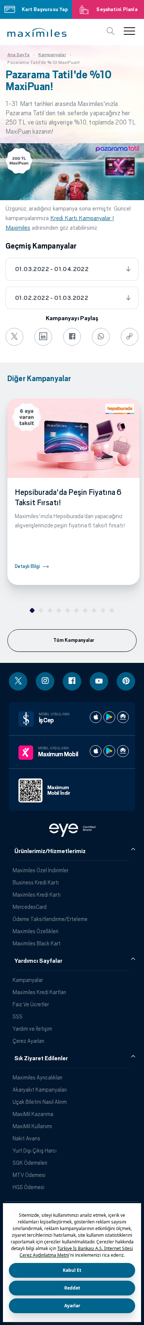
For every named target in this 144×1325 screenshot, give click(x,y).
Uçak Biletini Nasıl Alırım (40, 1102)
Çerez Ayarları (28, 1041)
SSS (18, 1016)
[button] (36, 32)
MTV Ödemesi (29, 1175)
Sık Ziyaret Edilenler (41, 1058)
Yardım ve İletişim (32, 1029)
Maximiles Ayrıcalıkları (37, 1077)
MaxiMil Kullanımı (32, 1126)
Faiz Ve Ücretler (31, 1004)
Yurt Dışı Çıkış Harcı (34, 1150)
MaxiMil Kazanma (33, 1114)
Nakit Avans (26, 1138)
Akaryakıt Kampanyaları (40, 1089)
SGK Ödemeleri (30, 1163)
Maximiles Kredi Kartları (39, 992)
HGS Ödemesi (28, 1187)
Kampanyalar (28, 980)
